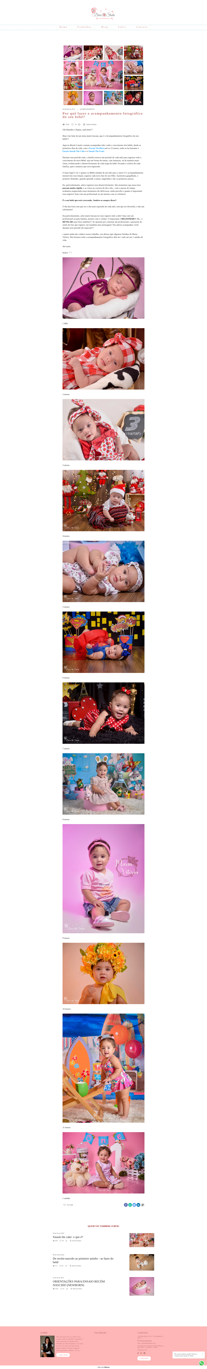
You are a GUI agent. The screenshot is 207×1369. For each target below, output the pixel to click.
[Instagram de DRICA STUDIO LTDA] (141, 1353)
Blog (104, 27)
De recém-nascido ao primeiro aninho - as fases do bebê (83, 1260)
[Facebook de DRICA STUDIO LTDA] (138, 1353)
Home (63, 27)
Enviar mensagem (146, 1340)
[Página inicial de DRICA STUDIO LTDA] (103, 12)
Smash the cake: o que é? (68, 1237)
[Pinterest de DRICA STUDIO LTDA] (144, 1353)
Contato (142, 27)
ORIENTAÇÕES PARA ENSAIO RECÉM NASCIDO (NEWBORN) (79, 1283)
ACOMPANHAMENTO (87, 109)
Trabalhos (84, 27)
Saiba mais (63, 1355)
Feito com (104, 1367)
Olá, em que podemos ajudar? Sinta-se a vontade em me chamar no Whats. (185, 1355)
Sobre (122, 27)
